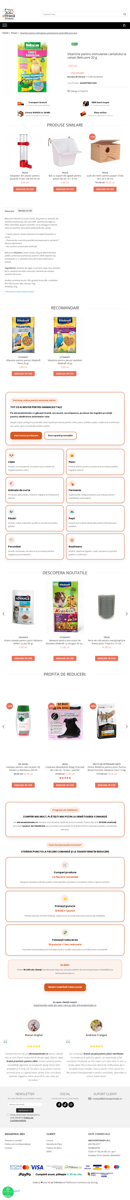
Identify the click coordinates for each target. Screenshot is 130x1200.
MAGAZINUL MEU (15, 1134)
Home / (6, 32)
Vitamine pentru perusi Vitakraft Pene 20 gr (23, 362)
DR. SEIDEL (23, 764)
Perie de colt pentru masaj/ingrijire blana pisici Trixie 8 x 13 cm (106, 642)
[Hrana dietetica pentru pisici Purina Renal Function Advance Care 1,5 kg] (106, 721)
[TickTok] (65, 1104)
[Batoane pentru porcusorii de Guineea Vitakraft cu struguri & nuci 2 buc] (65, 607)
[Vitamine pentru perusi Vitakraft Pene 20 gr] (23, 335)
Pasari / (15, 32)
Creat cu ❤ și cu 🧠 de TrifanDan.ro (49, 1182)
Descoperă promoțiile (60, 435)
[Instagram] (71, 1104)
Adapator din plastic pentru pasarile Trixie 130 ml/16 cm (25, 177)
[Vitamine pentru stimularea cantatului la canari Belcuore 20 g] (32, 67)
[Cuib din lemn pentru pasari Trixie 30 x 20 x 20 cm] (105, 151)
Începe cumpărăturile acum (65, 987)
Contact (8, 1147)
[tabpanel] (32, 67)
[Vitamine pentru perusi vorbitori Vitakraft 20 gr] (65, 335)
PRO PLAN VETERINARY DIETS (107, 764)
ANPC (49, 1151)
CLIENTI (50, 1134)
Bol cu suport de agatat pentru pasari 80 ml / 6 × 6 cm (65, 177)
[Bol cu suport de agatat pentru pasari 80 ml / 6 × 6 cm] (64, 151)
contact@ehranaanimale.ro (107, 1098)
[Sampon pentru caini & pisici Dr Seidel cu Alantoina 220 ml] (23, 721)
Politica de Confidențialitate (21, 1119)
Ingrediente (10, 268)
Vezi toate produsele (26, 435)
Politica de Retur (54, 1147)
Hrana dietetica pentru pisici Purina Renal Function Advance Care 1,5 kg (107, 769)
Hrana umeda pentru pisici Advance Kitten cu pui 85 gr (23, 642)
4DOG (65, 764)
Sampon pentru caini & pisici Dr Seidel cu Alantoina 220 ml (23, 769)
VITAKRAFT (23, 357)
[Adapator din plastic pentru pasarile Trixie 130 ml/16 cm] (24, 151)
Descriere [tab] (9, 211)
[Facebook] (59, 1104)
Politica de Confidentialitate (18, 1144)
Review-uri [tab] (25, 210)
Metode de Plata (54, 1144)
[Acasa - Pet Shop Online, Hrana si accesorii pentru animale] (18, 14)
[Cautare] (125, 14)
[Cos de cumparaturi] (124, 25)
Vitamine (17, 252)
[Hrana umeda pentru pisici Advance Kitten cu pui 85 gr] (23, 607)
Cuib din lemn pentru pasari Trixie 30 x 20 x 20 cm (105, 177)
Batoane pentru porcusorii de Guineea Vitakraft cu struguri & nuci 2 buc (65, 642)
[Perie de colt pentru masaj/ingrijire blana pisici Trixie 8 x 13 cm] (106, 607)
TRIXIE (25, 172)
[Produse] (5, 26)
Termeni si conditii (13, 1140)
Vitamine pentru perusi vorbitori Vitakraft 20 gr (65, 362)
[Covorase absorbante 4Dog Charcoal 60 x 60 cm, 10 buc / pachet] (65, 721)
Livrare (49, 1140)
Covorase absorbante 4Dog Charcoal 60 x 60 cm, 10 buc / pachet (65, 769)
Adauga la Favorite (79, 91)
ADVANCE (23, 637)
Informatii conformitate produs (19, 291)
